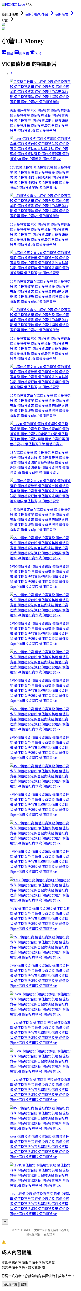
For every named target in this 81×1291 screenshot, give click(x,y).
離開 (24, 1284)
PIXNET (25, 1230)
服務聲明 (49, 1234)
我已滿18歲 (10, 1284)
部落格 (24, 53)
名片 (38, 53)
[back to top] (5, 1222)
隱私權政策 (33, 1234)
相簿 (10, 53)
